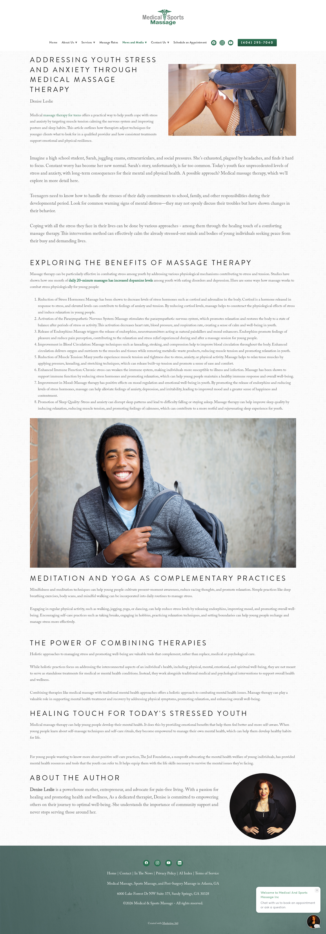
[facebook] (213, 42)
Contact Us (160, 42)
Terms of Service (207, 874)
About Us (69, 42)
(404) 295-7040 (257, 42)
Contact (125, 874)
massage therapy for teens (62, 116)
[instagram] (222, 42)
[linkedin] (179, 863)
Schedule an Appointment (190, 42)
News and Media (134, 42)
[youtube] (230, 42)
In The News (143, 874)
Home (53, 42)
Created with (163, 923)
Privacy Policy (166, 874)
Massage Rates (108, 42)
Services (88, 42)
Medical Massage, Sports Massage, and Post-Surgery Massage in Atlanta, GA (163, 884)
